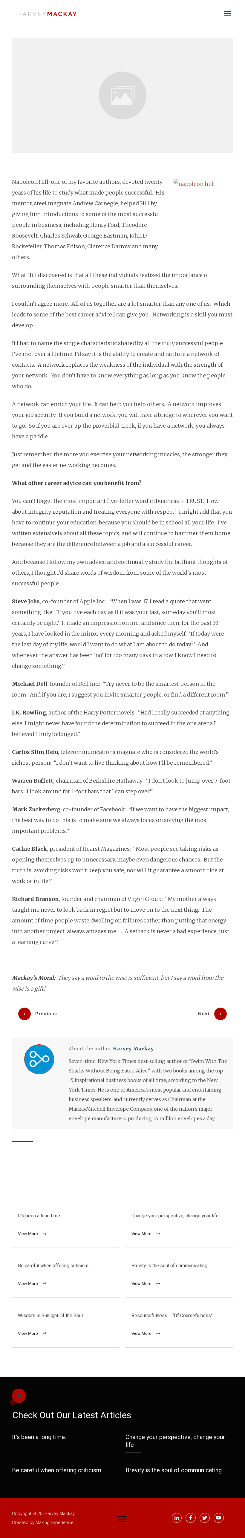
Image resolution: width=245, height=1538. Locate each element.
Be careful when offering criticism (66, 1275)
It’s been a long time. (66, 1226)
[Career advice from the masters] (122, 95)
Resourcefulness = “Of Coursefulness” (179, 1325)
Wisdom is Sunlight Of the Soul (66, 1325)
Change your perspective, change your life (179, 1226)
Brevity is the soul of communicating (179, 1275)
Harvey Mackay (133, 1049)
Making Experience (55, 1522)
